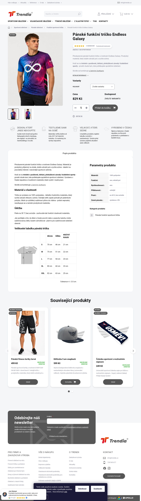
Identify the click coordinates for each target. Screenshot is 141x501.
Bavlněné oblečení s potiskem (18, 478)
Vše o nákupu (12, 3)
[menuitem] (18, 21)
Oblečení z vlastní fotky (15, 481)
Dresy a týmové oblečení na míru (19, 474)
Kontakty (72, 475)
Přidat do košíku (103, 108)
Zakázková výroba (53, 3)
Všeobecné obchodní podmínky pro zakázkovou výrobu (50, 476)
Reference (33, 3)
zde (65, 492)
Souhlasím (98, 489)
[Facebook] (104, 468)
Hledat (79, 14)
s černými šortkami (96, 71)
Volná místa (73, 471)
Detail (28, 382)
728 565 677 (111, 462)
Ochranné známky (75, 468)
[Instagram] (109, 468)
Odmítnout (82, 489)
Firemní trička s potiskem (16, 464)
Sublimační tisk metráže (16, 485)
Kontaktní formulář (114, 476)
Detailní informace (79, 75)
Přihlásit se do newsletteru (58, 436)
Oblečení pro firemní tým (16, 471)
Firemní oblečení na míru (16, 460)
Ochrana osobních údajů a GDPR (49, 480)
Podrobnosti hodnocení (103, 46)
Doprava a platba (44, 464)
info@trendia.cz (112, 458)
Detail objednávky (44, 457)
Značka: (82, 50)
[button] (68, 391)
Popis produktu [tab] (69, 153)
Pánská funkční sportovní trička (107, 215)
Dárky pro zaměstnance (16, 467)
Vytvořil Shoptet (110, 498)
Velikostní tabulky (44, 468)
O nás (42, 3)
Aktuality (23, 3)
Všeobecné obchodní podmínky (49, 471)
